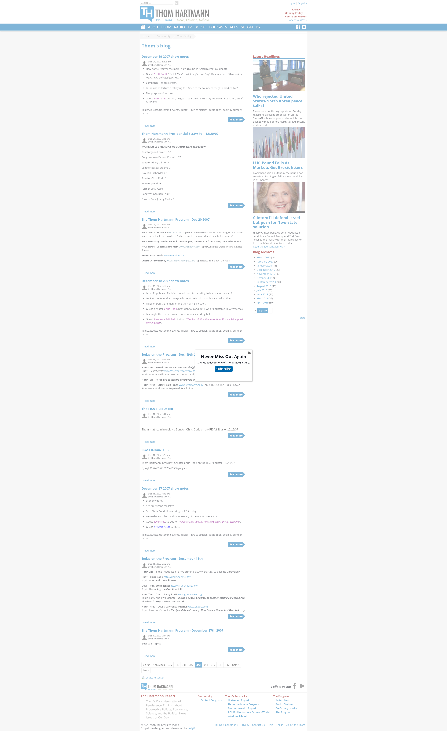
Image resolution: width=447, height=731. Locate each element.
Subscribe (223, 369)
